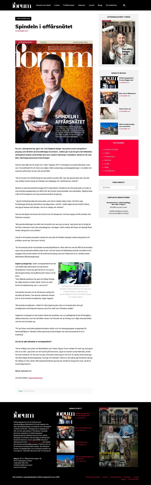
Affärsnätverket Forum (35, 442)
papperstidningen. (36, 378)
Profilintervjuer (69, 5)
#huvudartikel (29, 391)
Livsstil (91, 5)
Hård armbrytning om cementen (126, 125)
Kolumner (81, 5)
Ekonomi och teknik (43, 5)
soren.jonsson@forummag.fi (119, 213)
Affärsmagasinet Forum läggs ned (126, 79)
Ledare (57, 5)
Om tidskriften (111, 5)
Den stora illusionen (127, 93)
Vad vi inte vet (125, 109)
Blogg (100, 5)
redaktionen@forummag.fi (118, 211)
